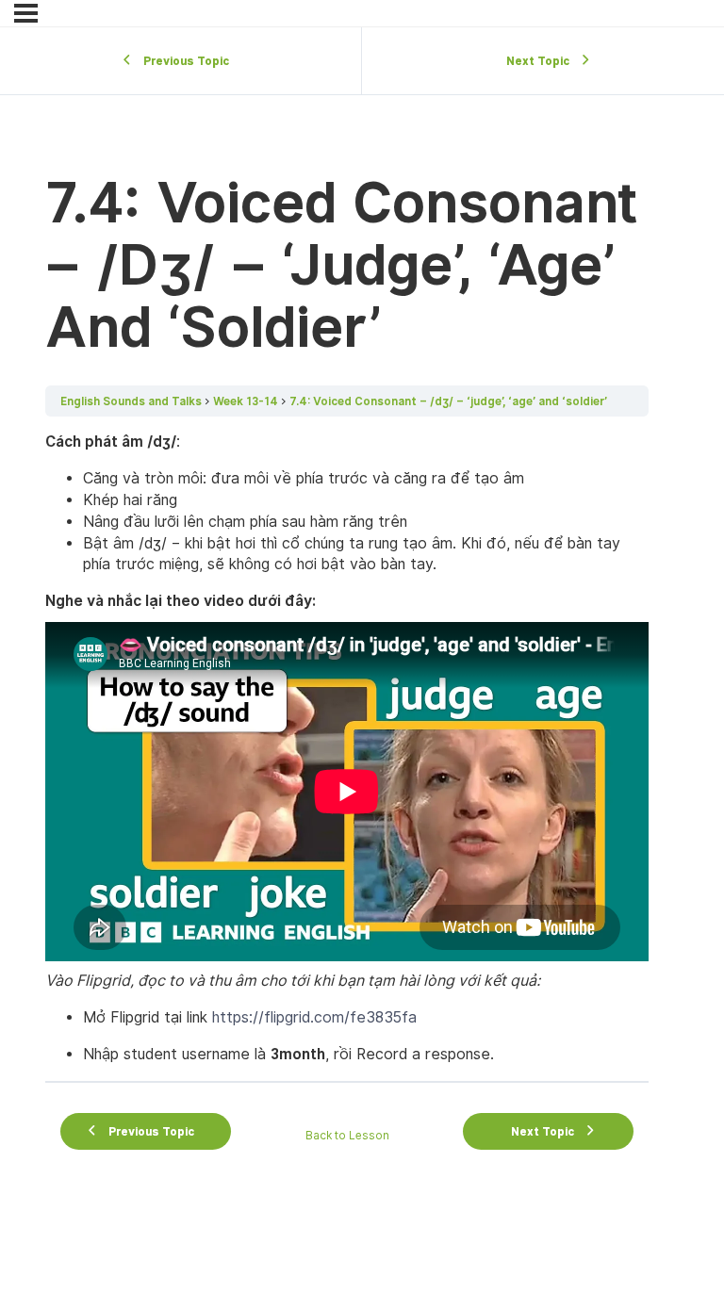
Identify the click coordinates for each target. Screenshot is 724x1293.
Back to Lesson (347, 1135)
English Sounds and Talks (131, 401)
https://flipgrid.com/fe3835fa (314, 1017)
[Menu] (26, 13)
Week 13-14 (245, 401)
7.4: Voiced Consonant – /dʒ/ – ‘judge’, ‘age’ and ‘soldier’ (448, 401)
